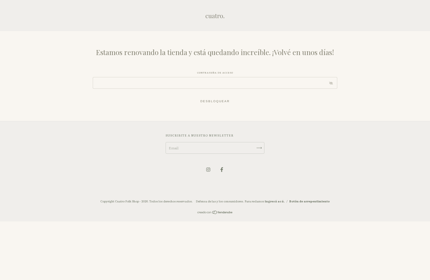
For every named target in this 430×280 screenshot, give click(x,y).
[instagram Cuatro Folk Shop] (208, 169)
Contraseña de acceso (215, 72)
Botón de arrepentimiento (309, 201)
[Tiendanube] (215, 213)
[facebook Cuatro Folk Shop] (221, 169)
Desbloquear (215, 101)
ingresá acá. (275, 201)
